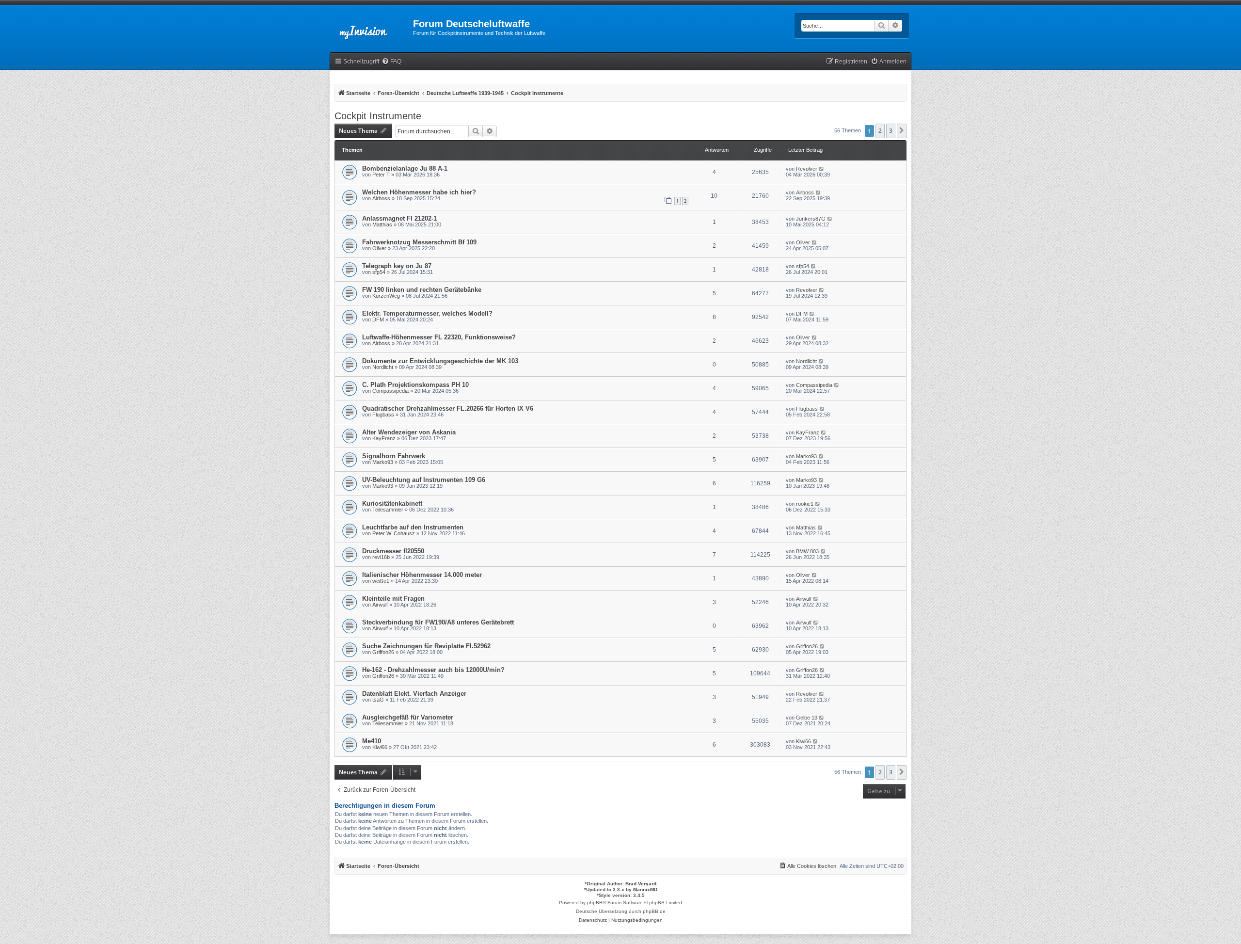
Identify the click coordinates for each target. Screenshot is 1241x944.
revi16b (381, 557)
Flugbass (383, 414)
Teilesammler (387, 509)
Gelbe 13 (806, 717)
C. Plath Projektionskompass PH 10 (415, 384)
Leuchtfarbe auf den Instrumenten (412, 527)
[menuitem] (391, 61)
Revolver (806, 169)
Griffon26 (383, 652)
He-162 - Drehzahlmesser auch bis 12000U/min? (433, 669)
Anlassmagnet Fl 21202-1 (399, 218)
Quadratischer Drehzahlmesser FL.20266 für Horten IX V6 (447, 408)
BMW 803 (807, 551)
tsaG (378, 700)
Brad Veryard (640, 883)
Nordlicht (382, 367)
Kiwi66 (379, 747)
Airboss (381, 198)
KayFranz (384, 438)
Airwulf (380, 605)
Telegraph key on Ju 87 (396, 266)
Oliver (379, 248)
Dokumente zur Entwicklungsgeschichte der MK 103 (440, 361)
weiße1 (380, 581)
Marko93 (382, 462)
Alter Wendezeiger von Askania (409, 432)
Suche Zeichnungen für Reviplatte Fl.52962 (426, 646)
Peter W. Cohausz (393, 533)
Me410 (371, 741)
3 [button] (890, 131)
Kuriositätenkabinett (392, 503)
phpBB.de (654, 911)
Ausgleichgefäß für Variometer (407, 717)
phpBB (595, 902)
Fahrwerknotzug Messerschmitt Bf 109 (419, 242)
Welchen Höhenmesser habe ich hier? (419, 192)
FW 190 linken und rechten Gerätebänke (421, 289)
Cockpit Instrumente (377, 116)
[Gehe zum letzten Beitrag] (822, 169)
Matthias (382, 224)
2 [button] (880, 131)
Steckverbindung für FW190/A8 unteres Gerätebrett (438, 622)
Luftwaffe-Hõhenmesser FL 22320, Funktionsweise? (439, 337)
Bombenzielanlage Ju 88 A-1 (404, 168)
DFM (378, 319)
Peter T (381, 174)
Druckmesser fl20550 (393, 551)
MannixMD (645, 889)
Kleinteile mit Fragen (393, 598)
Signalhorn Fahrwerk (393, 456)
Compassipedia (390, 391)
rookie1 (804, 504)
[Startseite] (371, 26)
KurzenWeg (386, 296)
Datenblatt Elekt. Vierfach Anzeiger (414, 693)
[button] (902, 131)
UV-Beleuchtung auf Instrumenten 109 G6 (423, 479)
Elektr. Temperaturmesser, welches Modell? (427, 313)
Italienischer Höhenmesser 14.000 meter (422, 574)
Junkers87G (811, 219)
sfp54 (378, 272)
